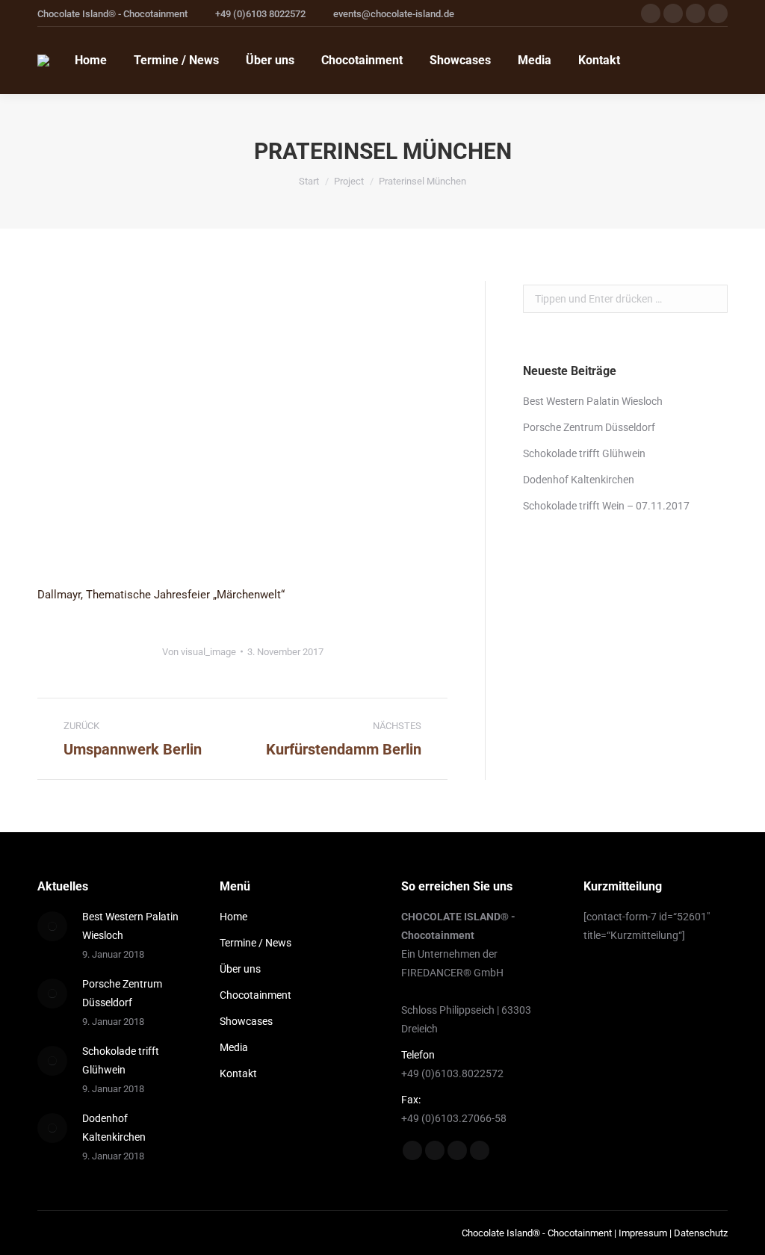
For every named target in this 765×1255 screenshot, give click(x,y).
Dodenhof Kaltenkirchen (578, 480)
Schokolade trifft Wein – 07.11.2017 (606, 506)
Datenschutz (701, 1233)
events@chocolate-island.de (393, 13)
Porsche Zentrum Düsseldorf (589, 427)
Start (309, 181)
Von (199, 651)
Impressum (643, 1233)
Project (349, 181)
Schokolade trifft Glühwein (584, 453)
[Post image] (52, 926)
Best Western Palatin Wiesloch (593, 401)
